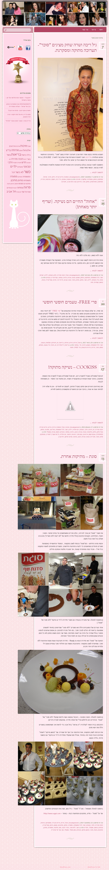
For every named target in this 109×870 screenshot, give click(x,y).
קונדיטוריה (54, 277)
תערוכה (78, 179)
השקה (53, 179)
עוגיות (69, 277)
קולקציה (83, 179)
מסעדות (50, 827)
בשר (9, 154)
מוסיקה (20, 177)
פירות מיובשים (86, 347)
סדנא (94, 432)
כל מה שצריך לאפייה (52, 434)
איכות (23, 145)
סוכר (83, 181)
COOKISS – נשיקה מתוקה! (72, 367)
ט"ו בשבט (47, 345)
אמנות (69, 179)
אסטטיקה (48, 823)
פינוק (51, 825)
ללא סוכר (73, 827)
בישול (24, 155)
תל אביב (61, 437)
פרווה (65, 277)
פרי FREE (77, 347)
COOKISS (99, 434)
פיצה (8, 183)
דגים (25, 159)
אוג (102, 367)
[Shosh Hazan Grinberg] (62, 14)
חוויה (49, 177)
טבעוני (43, 342)
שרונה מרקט (68, 437)
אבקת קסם (92, 434)
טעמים (51, 275)
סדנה (101, 437)
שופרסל (28, 192)
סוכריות (92, 437)
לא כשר (19, 172)
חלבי (86, 429)
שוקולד (49, 432)
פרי (80, 345)
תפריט (86, 827)
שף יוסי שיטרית (56, 830)
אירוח (75, 342)
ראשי (101, 30)
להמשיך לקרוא (96, 172)
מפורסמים (93, 181)
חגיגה (90, 429)
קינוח (43, 280)
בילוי (29, 155)
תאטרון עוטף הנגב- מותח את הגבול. (19, 110)
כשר (101, 277)
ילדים (46, 275)
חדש (53, 177)
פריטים (79, 181)
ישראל (45, 177)
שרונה (75, 437)
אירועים (85, 434)
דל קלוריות (60, 345)
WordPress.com (65, 867)
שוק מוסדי (73, 830)
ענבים (66, 280)
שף (63, 830)
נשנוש (78, 277)
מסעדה (70, 825)
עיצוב (76, 432)
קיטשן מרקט (85, 830)
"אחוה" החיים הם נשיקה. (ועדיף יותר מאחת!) (69, 204)
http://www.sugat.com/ (52, 813)
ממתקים (100, 179)
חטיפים (53, 342)
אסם (21, 150)
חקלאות (48, 342)
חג (57, 342)
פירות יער (60, 280)
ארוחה (66, 342)
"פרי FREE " (56, 311)
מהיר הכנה (65, 827)
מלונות (56, 827)
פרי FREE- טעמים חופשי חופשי (70, 302)
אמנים (64, 179)
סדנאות (89, 432)
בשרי (29, 159)
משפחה (27, 180)
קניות (53, 432)
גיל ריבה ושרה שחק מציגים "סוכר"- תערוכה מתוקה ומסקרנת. (67, 48)
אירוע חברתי (59, 177)
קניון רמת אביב (71, 181)
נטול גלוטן (100, 432)
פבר (102, 201)
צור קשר (85, 30)
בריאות (61, 342)
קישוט (101, 282)
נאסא (101, 347)
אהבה (67, 427)
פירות (93, 347)
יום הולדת (76, 429)
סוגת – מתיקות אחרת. (78, 457)
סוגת (95, 830)
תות (92, 282)
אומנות (66, 177)
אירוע (71, 342)
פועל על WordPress (94, 867)
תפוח (72, 347)
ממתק (41, 345)
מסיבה (47, 429)
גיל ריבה (88, 157)
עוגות (73, 277)
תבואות (19, 192)
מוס (60, 827)
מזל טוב (52, 429)
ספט (102, 45)
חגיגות (74, 434)
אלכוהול (27, 150)
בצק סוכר (79, 434)
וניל (98, 280)
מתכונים (60, 825)
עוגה (69, 280)
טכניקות (48, 179)
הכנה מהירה (61, 275)
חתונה (69, 434)
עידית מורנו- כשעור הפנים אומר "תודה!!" (18, 121)
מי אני (94, 30)
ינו (103, 302)
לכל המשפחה (95, 277)
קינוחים (48, 277)
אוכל (67, 275)
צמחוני (60, 277)
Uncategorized (74, 177)
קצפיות (96, 282)
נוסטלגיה (90, 179)
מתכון (77, 280)
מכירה (43, 179)
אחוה (101, 280)
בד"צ (8, 150)
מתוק (95, 179)
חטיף (52, 345)
